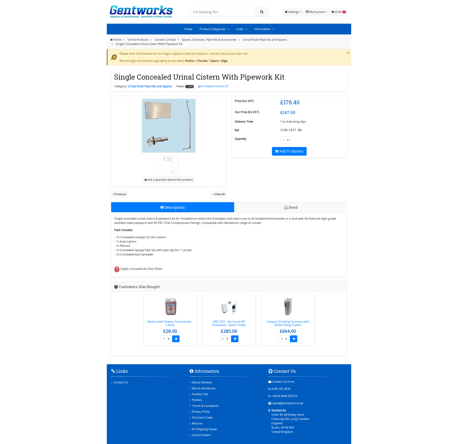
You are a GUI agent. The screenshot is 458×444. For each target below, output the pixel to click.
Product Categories (212, 29)
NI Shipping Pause (204, 429)
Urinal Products (138, 40)
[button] (316, 11)
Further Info (200, 394)
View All (219, 194)
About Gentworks (204, 388)
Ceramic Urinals (165, 40)
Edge (224, 61)
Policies (197, 400)
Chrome (202, 61)
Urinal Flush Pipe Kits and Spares (265, 40)
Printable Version (213, 86)
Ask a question (170, 180)
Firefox (189, 61)
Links (239, 29)
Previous (120, 194)
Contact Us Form (282, 382)
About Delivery (202, 382)
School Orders (201, 435)
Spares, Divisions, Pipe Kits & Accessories (209, 40)
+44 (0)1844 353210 (284, 396)
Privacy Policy (201, 412)
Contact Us (120, 382)
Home (188, 29)
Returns (197, 423)
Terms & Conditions (205, 406)
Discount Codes (202, 417)
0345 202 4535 (281, 389)
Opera (214, 61)
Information (262, 29)
